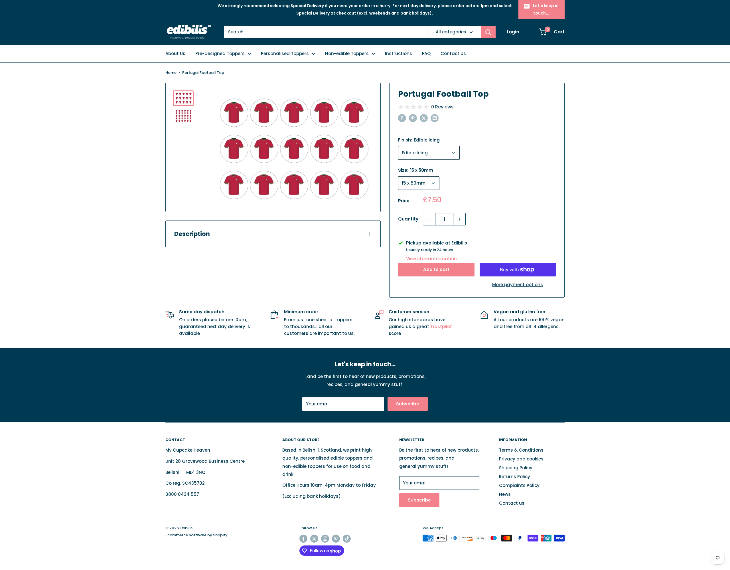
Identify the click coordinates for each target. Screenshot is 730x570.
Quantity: (408, 219)
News (505, 494)
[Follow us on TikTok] (347, 539)
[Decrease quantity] (429, 219)
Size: (415, 170)
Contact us (511, 503)
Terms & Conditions (521, 450)
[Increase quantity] (459, 219)
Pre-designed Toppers (220, 53)
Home (171, 72)
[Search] (488, 32)
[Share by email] (435, 118)
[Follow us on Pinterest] (336, 539)
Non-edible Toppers (347, 53)
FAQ (426, 53)
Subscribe (407, 404)
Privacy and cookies (521, 459)
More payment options (517, 285)
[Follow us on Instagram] (325, 539)
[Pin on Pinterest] (413, 118)
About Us (175, 53)
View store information (431, 259)
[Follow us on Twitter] (314, 539)
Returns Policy (514, 477)
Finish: (419, 140)
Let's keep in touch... (546, 9)
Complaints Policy (519, 485)
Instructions (398, 53)
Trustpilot (441, 327)
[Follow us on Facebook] (303, 539)
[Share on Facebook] (402, 118)
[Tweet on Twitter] (424, 118)
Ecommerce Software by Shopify (196, 535)
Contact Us (453, 53)
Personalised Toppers (285, 53)
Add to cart (436, 269)
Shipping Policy (515, 468)
